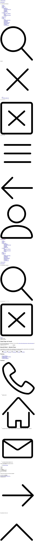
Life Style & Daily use (7, 9)
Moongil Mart (2, 2)
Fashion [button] (3, 12)
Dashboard (6, 256)
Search (1, 61)
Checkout (5, 24)
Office (5, 14)
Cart (4, 19)
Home (3, 5)
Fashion (3, 248)
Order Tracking (6, 23)
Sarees (5, 251)
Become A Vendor (7, 22)
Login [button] (3, 18)
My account (6, 21)
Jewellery (5, 11)
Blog (3, 252)
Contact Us (4, 17)
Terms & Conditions (5, 358)
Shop (3, 242)
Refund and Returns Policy (6, 356)
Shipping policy (4, 357)
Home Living (4, 243)
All (2, 97)
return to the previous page (22, 343)
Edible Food (6, 247)
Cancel (1, 337)
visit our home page (30, 343)
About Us (3, 6)
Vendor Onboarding (7, 20)
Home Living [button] (4, 7)
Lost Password (6, 25)
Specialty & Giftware (7, 13)
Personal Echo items (7, 15)
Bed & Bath (6, 8)
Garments (5, 10)
